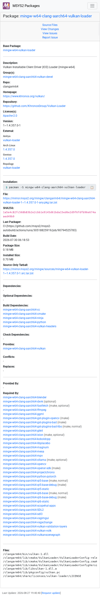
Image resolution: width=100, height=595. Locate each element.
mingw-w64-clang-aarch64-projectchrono (29, 472)
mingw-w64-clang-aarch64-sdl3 (23, 514)
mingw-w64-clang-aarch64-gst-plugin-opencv (31, 418)
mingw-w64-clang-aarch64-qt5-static (26, 489)
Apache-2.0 (10, 115)
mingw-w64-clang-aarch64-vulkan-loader (56, 16)
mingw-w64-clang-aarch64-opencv (24, 464)
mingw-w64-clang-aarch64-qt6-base (25, 493)
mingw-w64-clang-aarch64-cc (21, 309)
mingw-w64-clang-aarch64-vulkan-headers (29, 326)
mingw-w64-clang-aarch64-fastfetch (25, 405)
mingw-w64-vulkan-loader (19, 50)
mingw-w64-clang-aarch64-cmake (24, 313)
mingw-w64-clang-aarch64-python (24, 322)
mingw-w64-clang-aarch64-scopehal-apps (29, 505)
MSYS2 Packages (26, 6)
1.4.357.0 (9, 149)
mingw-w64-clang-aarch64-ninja (23, 318)
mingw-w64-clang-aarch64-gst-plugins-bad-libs (32, 426)
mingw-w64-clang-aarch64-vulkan (24, 348)
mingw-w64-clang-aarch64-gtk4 (23, 430)
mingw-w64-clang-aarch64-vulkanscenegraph (31, 534)
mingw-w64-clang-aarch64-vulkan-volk (27, 530)
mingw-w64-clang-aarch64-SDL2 (23, 509)
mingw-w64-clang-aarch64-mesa (23, 451)
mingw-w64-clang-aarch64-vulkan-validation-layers (35, 526)
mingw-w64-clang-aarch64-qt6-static (26, 501)
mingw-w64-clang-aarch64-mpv (23, 455)
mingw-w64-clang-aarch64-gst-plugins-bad (30, 422)
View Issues (50, 33)
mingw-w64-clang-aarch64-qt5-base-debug (30, 484)
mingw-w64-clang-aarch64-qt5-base (25, 480)
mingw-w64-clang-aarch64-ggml (23, 414)
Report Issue (50, 37)
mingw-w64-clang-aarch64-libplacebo (26, 443)
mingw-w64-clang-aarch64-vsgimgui (26, 518)
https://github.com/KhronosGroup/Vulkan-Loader (34, 106)
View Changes (50, 29)
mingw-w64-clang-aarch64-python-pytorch (29, 476)
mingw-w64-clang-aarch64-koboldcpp (26, 439)
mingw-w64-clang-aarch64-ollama (24, 459)
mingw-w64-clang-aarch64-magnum (26, 447)
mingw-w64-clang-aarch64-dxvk (23, 401)
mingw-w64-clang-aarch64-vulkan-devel (28, 76)
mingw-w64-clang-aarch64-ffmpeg (24, 409)
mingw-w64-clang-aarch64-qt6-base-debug (30, 497)
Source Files (49, 25)
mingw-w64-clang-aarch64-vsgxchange (27, 522)
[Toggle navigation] (92, 5)
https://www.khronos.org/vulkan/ (24, 96)
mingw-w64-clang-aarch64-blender (25, 397)
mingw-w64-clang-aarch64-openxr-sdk (27, 468)
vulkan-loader (11, 140)
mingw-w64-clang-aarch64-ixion (23, 434)
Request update (51, 593)
